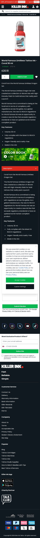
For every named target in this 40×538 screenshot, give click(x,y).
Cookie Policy (11, 269)
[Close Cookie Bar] (34, 245)
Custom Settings (19, 288)
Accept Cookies (19, 281)
